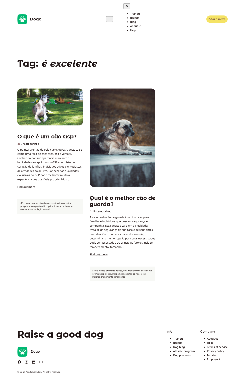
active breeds (98, 270)
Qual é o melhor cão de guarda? (122, 201)
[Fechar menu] (127, 6)
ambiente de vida (114, 270)
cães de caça (60, 203)
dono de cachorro (62, 206)
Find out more (26, 187)
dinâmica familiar (131, 270)
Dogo (36, 19)
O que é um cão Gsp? (47, 136)
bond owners (46, 203)
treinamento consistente (113, 276)
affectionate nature (29, 203)
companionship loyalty (42, 206)
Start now (217, 19)
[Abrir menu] (109, 19)
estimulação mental (40, 209)
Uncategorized (29, 144)
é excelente (146, 270)
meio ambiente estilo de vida (126, 273)
